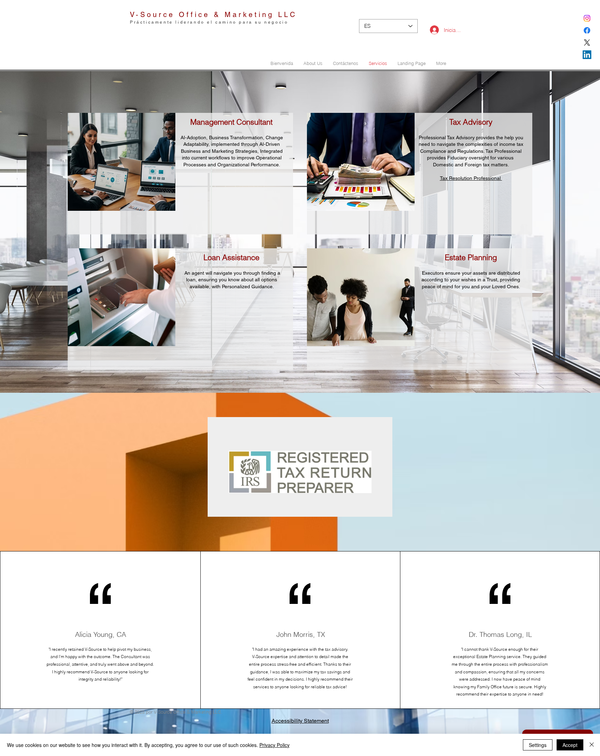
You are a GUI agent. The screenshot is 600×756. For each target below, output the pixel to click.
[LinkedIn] (587, 54)
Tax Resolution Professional (471, 178)
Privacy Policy (274, 744)
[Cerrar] (592, 744)
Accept (569, 744)
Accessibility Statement (300, 720)
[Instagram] (587, 18)
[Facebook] (587, 30)
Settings (538, 744)
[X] (587, 42)
